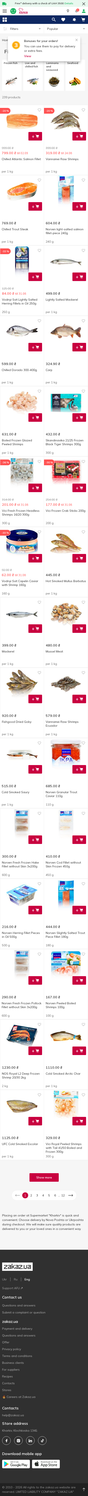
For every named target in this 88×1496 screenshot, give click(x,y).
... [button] (59, 1195)
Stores (6, 1390)
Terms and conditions (17, 1356)
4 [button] (43, 1195)
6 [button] (55, 1195)
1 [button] (25, 1195)
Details (69, 3)
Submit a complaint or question (23, 1312)
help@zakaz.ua (13, 1415)
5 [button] (49, 1195)
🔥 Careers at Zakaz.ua (18, 1397)
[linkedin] (30, 1440)
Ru (16, 1279)
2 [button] (31, 1195)
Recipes (7, 1376)
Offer (5, 1342)
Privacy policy (11, 1349)
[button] (68, 11)
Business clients (13, 1363)
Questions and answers (18, 1305)
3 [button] (37, 1195)
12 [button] (63, 1195)
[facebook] (6, 1440)
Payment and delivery (17, 1329)
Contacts (8, 1383)
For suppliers (11, 1369)
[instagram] (18, 1440)
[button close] (84, 4)
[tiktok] (42, 1440)
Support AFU (11, 1288)
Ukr (4, 1279)
